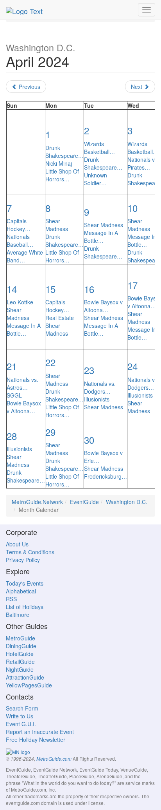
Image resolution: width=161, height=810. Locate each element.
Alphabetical (21, 591)
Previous (28, 86)
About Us (17, 544)
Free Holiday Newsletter (35, 739)
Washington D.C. (126, 502)
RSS (11, 599)
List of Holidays (24, 607)
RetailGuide (20, 661)
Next (137, 86)
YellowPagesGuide (29, 685)
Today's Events (24, 583)
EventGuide (84, 502)
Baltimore (17, 614)
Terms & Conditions (30, 552)
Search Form (22, 708)
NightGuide (20, 669)
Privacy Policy (23, 560)
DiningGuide (21, 646)
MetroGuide (20, 638)
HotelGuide (20, 654)
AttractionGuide (25, 677)
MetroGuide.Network (37, 502)
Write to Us (19, 716)
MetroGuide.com (54, 759)
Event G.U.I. (21, 724)
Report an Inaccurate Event (40, 732)
